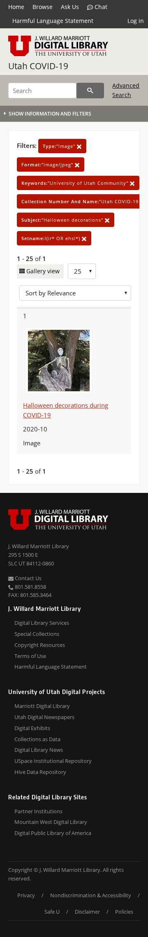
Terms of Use (30, 656)
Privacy (26, 895)
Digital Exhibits (32, 728)
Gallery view (42, 271)
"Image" (60, 146)
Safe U (52, 911)
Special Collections (36, 634)
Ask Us (70, 7)
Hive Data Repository (40, 772)
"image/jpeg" (48, 164)
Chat (100, 7)
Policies (124, 911)
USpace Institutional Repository (53, 761)
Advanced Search (125, 90)
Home (16, 7)
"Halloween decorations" (63, 220)
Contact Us (28, 578)
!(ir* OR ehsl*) (51, 238)
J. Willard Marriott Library (38, 546)
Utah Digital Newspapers (44, 717)
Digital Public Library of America (52, 833)
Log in (135, 21)
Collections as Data (37, 739)
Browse (42, 7)
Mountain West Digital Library (50, 822)
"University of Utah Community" (75, 183)
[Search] (90, 90)
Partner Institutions (38, 811)
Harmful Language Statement (52, 21)
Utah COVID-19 (38, 66)
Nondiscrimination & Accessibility (90, 895)
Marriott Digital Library (42, 706)
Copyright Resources (39, 645)
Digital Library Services (41, 622)
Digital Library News (38, 749)
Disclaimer (87, 911)
